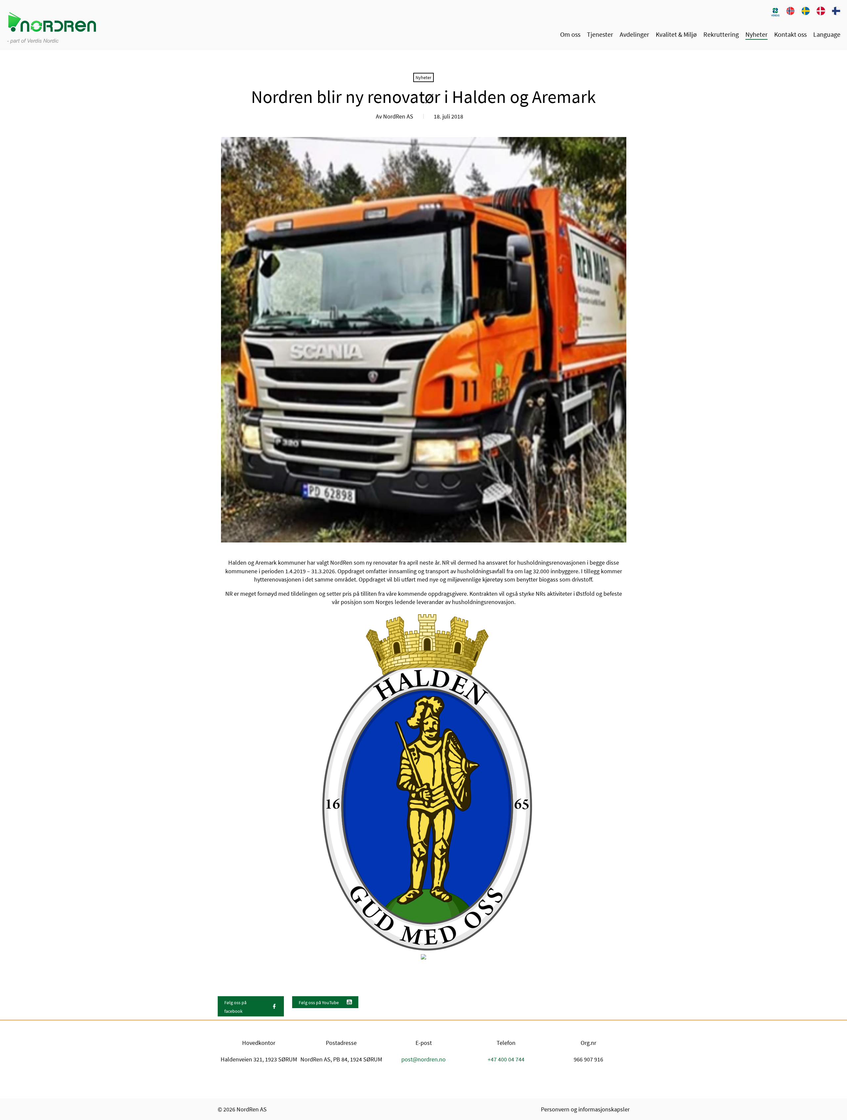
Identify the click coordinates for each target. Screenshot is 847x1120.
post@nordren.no (423, 1059)
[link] (775, 12)
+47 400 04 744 (506, 1059)
